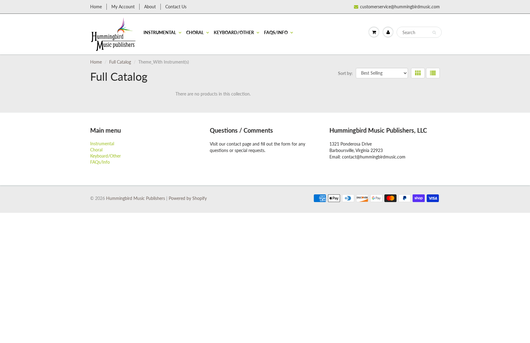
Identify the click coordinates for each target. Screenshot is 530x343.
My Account (123, 6)
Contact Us (175, 6)
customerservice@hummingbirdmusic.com (400, 6)
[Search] (434, 32)
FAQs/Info (276, 32)
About (150, 6)
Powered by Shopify (188, 198)
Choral (195, 32)
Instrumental (160, 32)
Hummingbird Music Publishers (135, 198)
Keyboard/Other (234, 32)
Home (96, 6)
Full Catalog (120, 61)
